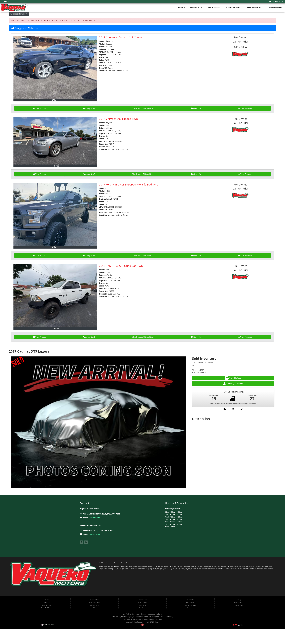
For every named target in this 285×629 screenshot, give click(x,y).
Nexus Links (238, 605)
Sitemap (238, 600)
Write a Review (142, 602)
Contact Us (190, 600)
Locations (276, 1)
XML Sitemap (238, 602)
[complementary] (278, 622)
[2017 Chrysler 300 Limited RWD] (55, 140)
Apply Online (214, 7)
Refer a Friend (190, 602)
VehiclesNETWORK (141, 616)
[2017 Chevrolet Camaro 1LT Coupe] (55, 67)
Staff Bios (142, 605)
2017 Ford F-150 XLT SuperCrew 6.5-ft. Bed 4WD (129, 184)
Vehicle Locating (94, 602)
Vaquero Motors (155, 614)
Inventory (195, 7)
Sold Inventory (190, 608)
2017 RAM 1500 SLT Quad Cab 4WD (121, 266)
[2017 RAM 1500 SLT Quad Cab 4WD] (55, 295)
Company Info (274, 7)
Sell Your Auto (94, 600)
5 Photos (55, 100)
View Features (246, 108)
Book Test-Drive (46, 608)
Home (181, 7)
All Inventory (46, 605)
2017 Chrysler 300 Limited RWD (118, 119)
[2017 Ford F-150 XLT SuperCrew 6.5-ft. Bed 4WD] (55, 214)
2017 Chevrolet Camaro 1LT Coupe (120, 37)
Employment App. (190, 605)
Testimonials (253, 7)
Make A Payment (233, 7)
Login (7, 1)
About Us (47, 602)
